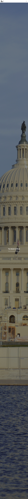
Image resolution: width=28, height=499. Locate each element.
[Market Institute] (2, 1)
